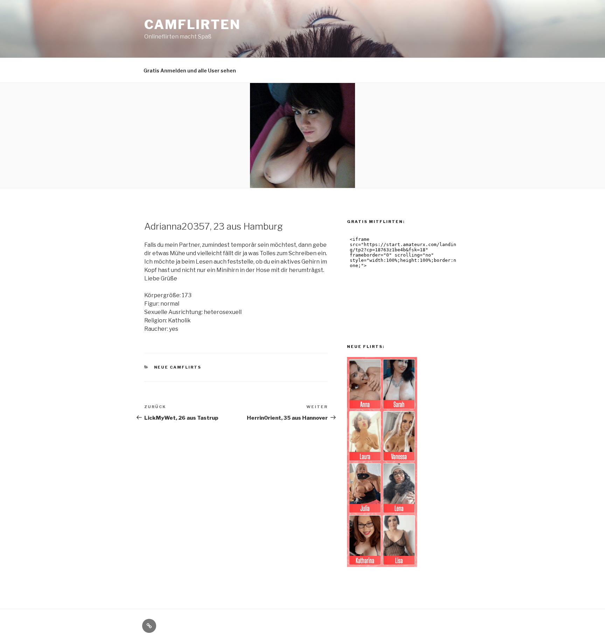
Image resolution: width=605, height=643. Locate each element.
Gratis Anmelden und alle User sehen (190, 71)
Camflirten (192, 24)
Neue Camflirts (178, 367)
